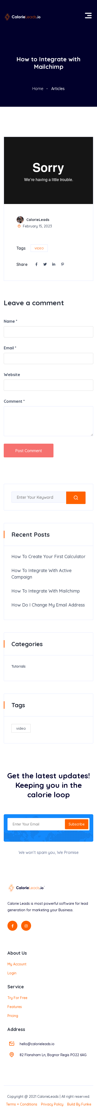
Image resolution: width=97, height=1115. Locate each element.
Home (37, 88)
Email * (10, 347)
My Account (16, 964)
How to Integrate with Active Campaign (41, 574)
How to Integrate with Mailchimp (45, 591)
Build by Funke (79, 1104)
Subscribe (77, 824)
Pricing (12, 1016)
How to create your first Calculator (48, 556)
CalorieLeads (37, 219)
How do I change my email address (48, 605)
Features (14, 1007)
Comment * (14, 401)
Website (12, 374)
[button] (87, 13)
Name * (10, 321)
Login (11, 973)
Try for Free (17, 998)
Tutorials (18, 666)
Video (39, 248)
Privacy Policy (52, 1104)
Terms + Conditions (21, 1104)
